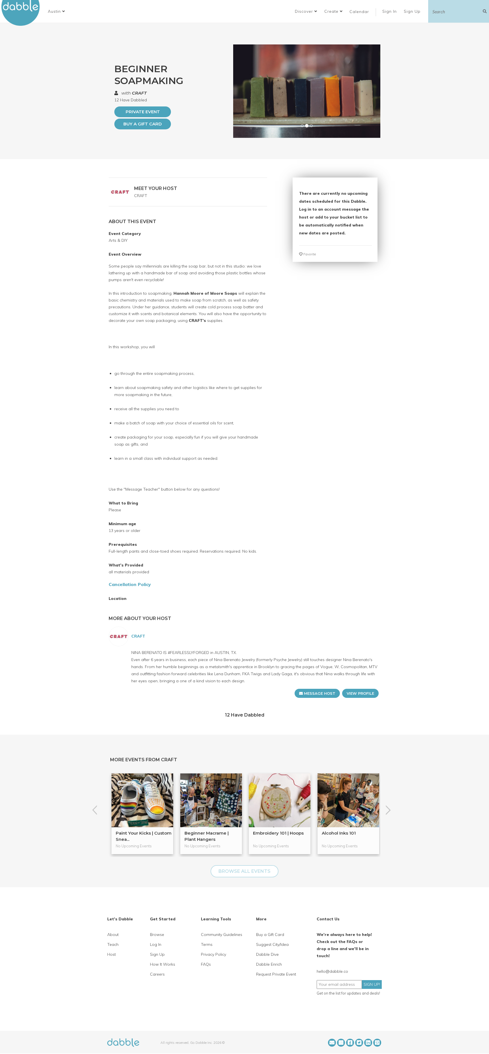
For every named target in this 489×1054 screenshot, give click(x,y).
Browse (157, 934)
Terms (207, 944)
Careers (157, 974)
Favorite (309, 254)
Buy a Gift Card (142, 124)
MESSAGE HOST (319, 693)
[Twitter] (359, 1043)
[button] (56, 11)
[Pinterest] (377, 1043)
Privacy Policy (213, 954)
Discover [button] (304, 11)
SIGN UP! (372, 984)
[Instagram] (341, 1043)
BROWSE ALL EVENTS (244, 871)
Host (111, 954)
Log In (155, 944)
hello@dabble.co (332, 971)
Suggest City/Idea (272, 944)
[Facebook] (350, 1043)
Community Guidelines (221, 934)
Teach (113, 944)
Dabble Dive (267, 954)
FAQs (206, 964)
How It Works (162, 964)
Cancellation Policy (130, 584)
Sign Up (413, 11)
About (113, 934)
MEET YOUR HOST (155, 188)
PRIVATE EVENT (143, 111)
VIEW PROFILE (360, 693)
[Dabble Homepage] (22, 13)
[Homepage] (123, 1042)
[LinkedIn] (368, 1043)
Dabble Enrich (269, 964)
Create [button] (332, 11)
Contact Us (328, 919)
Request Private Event (276, 974)
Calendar (359, 11)
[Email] (332, 1043)
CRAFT (139, 93)
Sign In (390, 11)
